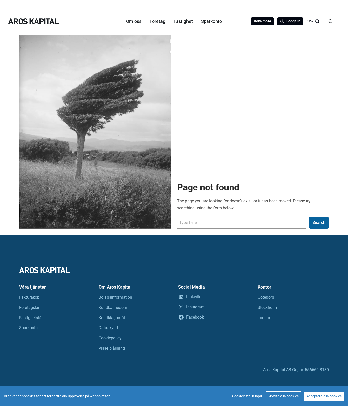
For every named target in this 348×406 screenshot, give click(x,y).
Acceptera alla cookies (324, 396)
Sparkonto (211, 21)
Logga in (293, 21)
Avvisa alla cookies (284, 396)
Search (318, 222)
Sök (310, 21)
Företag (157, 21)
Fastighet (183, 21)
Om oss (133, 21)
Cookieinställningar (247, 396)
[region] (174, 396)
